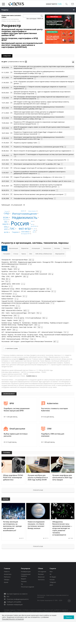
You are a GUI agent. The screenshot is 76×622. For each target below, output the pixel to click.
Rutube (52, 580)
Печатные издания (27, 587)
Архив (6, 582)
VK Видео (53, 577)
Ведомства (24, 248)
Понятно (69, 617)
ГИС (12, 228)
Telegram (53, 582)
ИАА (30, 254)
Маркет (23, 579)
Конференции (26, 571)
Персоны (66, 248)
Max (51, 571)
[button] (66, 4)
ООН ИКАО (25, 232)
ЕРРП (6, 229)
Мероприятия (59, 254)
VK (50, 574)
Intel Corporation (7, 308)
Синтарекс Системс (8, 305)
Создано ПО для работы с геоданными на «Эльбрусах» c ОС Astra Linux (38, 177)
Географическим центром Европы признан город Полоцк (33, 198)
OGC (34, 232)
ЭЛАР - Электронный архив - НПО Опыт (15, 339)
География (6, 254)
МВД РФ (5, 224)
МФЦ (6, 227)
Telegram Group (7, 315)
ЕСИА (5, 217)
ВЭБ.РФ (22, 211)
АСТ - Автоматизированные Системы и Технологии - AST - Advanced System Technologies (32, 332)
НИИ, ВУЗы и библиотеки (43, 254)
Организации (13, 248)
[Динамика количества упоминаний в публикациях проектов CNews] (73, 62)
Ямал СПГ (5, 219)
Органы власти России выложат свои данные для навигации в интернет (39, 194)
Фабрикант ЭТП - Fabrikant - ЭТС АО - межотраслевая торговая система (26, 291)
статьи (47, 359)
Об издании (42, 571)
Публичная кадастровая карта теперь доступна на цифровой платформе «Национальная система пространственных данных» (39, 113)
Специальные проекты (25, 575)
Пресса (23, 254)
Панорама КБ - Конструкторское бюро (15, 260)
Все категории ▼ (35, 19)
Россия (20, 223)
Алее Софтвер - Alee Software (11, 296)
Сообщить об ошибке (14, 602)
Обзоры (6, 580)
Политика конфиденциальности (17, 599)
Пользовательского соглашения (13, 619)
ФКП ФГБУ (25, 228)
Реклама (41, 574)
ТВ (22, 584)
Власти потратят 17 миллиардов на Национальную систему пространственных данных (44, 154)
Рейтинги (7, 577)
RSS (8, 596)
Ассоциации (36, 248)
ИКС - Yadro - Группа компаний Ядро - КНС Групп (18, 313)
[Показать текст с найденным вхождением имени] (26, 62)
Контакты (41, 580)
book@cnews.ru (31, 376)
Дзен (51, 585)
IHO (32, 224)
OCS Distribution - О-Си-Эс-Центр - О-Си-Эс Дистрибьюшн (21, 318)
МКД (3, 279)
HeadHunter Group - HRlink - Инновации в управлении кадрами (23, 289)
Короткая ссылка (12, 348)
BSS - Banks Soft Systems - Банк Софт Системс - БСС (19, 327)
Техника (24, 581)
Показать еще (38, 490)
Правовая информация (15, 604)
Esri (3, 281)
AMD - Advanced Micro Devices (12, 310)
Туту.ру (6, 211)
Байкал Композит (7, 299)
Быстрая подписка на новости (17, 594)
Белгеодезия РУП (25, 233)
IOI (34, 228)
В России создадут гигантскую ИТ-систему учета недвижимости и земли (38, 168)
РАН (32, 221)
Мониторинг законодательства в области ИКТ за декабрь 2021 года (37, 164)
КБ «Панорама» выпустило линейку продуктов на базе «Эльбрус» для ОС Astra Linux (42, 181)
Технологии (47, 248)
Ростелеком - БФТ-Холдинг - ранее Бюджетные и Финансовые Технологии (27, 341)
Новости (7, 571)
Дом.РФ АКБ (34, 226)
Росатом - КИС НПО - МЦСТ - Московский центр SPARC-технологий (24, 274)
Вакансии (41, 577)
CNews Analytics (32, 211)
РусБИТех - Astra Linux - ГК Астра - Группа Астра (18, 271)
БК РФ (6, 232)
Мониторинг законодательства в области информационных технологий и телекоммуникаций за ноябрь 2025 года (39, 72)
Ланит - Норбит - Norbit (10, 320)
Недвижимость (24, 217)
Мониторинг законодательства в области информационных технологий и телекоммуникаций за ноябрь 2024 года (39, 118)
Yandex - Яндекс (7, 269)
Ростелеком (5, 266)
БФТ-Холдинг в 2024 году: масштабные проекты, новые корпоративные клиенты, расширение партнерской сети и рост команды (41, 103)
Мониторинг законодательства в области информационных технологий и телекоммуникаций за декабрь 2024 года (39, 108)
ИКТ (4, 248)
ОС (5, 221)
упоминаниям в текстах (16, 61)
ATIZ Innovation (7, 294)
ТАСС (34, 230)
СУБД (6, 213)
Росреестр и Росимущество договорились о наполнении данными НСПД (38, 147)
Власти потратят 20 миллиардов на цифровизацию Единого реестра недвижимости (42, 151)
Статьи (15, 254)
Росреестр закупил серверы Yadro (25, 143)
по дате (4, 61)
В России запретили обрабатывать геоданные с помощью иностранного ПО (40, 160)
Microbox (5, 286)
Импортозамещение (24, 213)
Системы (57, 248)
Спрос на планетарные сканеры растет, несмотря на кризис (34, 190)
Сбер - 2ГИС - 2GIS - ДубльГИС (12, 276)
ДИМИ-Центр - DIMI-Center (11, 284)
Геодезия (15, 232)
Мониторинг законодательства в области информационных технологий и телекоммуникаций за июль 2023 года (39, 138)
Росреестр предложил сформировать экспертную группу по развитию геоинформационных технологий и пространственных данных (38, 186)
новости (22, 359)
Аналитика (7, 574)
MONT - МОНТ (6, 330)
